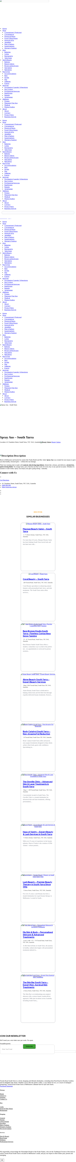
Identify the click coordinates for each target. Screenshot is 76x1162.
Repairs (7, 95)
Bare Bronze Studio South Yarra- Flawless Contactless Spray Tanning (37, 633)
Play (5, 79)
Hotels (6, 77)
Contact (7, 113)
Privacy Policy (9, 115)
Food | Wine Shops (11, 38)
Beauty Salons (9, 64)
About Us (3, 1096)
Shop (4, 30)
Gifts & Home (4, 1121)
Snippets (2, 1097)
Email (5, 1043)
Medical (7, 105)
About (4, 109)
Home (4, 28)
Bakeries (7, 52)
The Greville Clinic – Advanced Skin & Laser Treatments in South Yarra (37, 784)
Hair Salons (8, 68)
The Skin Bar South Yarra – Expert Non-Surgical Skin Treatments (35, 984)
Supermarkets (9, 46)
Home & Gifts (9, 40)
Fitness (7, 101)
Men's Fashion (5, 1125)
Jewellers (7, 42)
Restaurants (8, 56)
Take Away (8, 58)
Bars (6, 75)
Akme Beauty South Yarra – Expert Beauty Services (36, 680)
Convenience (9, 34)
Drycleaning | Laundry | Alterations (16, 87)
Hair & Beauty (7, 60)
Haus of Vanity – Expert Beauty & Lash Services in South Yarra (38, 832)
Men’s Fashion (9, 44)
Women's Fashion (5, 1127)
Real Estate (8, 93)
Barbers (7, 62)
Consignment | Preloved (12, 32)
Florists (2, 1120)
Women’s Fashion (10, 48)
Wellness (5, 99)
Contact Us (3, 1099)
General (2, 1118)
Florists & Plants (9, 36)
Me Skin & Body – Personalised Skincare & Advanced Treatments (38, 934)
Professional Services (12, 91)
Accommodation (10, 73)
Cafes (6, 54)
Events (6, 83)
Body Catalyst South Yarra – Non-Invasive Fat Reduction (36, 732)
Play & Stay (6, 72)
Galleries (7, 81)
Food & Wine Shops (6, 1108)
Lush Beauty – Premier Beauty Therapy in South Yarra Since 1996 (37, 884)
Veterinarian (8, 97)
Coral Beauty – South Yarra (36, 579)
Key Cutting (8, 89)
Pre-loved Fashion (5, 1128)
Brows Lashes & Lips (11, 66)
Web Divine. (13, 1148)
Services (5, 85)
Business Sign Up (10, 117)
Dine (4, 50)
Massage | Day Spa (11, 103)
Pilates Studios (9, 107)
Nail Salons (8, 70)
